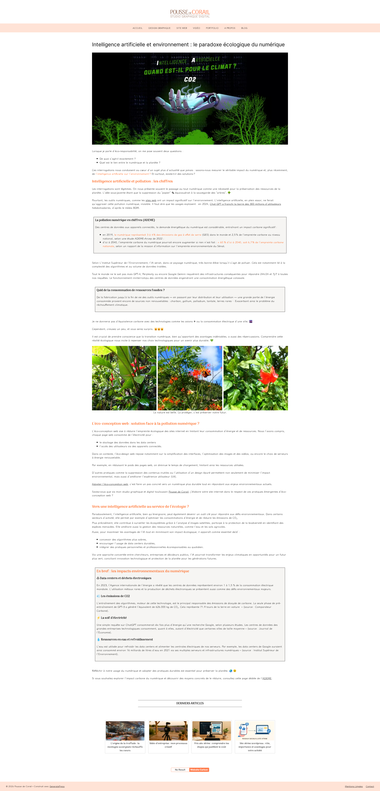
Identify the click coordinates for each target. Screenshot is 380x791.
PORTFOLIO (212, 27)
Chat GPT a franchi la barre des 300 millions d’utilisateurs (245, 204)
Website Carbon (199, 769)
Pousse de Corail (179, 491)
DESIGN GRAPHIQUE (159, 27)
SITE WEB (181, 27)
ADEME (266, 678)
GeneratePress (57, 786)
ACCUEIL (137, 27)
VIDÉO (196, 27)
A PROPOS (229, 27)
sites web (151, 200)
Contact (370, 786)
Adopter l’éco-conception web (110, 484)
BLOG (244, 27)
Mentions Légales (354, 786)
